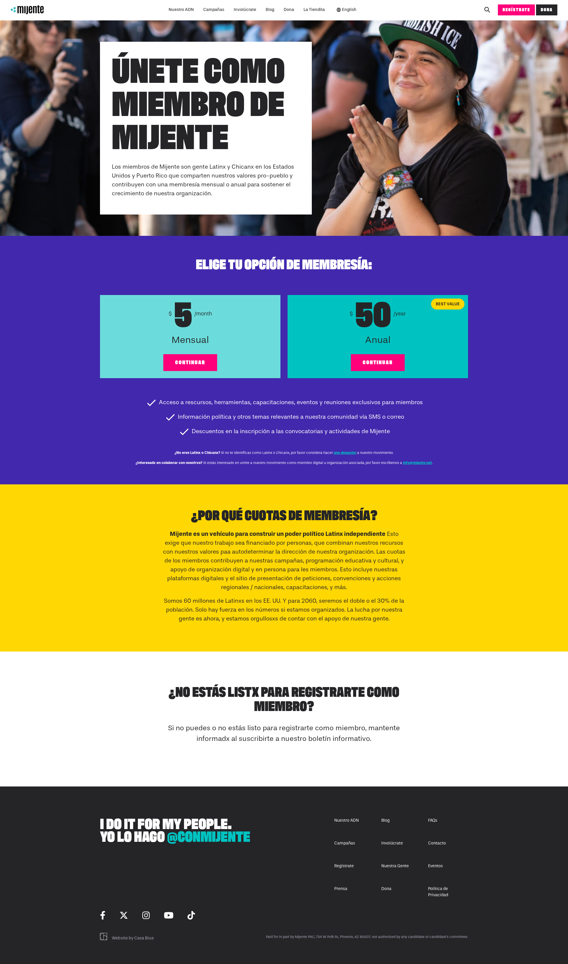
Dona (289, 9)
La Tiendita (314, 9)
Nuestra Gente (395, 865)
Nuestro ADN (181, 9)
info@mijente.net (417, 463)
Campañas (213, 9)
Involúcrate (245, 9)
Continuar (190, 362)
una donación (345, 453)
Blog (270, 9)
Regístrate (516, 10)
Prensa (340, 888)
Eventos (435, 865)
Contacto (437, 843)
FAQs (432, 820)
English (349, 9)
